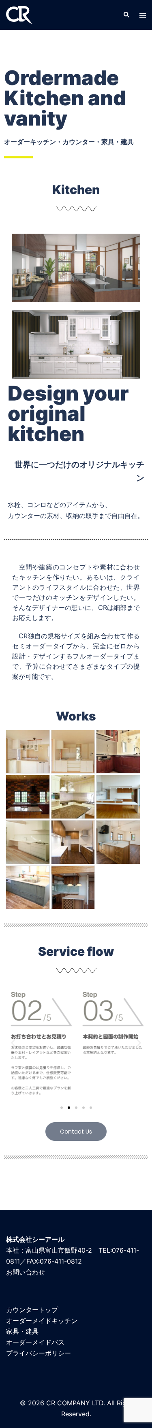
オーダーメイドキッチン (41, 1321)
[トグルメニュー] (142, 15)
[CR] (19, 14)
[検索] (126, 15)
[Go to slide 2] (69, 1107)
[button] (13, 1043)
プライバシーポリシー (38, 1353)
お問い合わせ (25, 1272)
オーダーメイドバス (35, 1342)
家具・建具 (22, 1331)
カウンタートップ (32, 1310)
